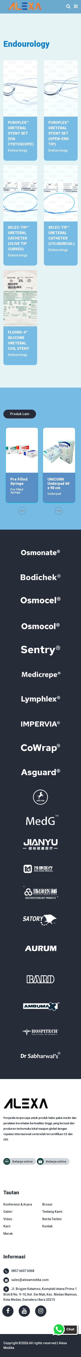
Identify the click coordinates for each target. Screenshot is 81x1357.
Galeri (7, 1211)
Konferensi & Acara (17, 1204)
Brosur (47, 1204)
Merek (8, 1233)
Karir (7, 1226)
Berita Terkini (52, 1219)
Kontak (47, 1226)
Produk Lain (19, 414)
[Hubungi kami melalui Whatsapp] (65, 1329)
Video (7, 1219)
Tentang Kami (52, 1211)
